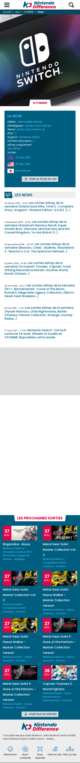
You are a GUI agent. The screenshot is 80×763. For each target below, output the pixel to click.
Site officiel (13, 148)
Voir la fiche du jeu (42, 179)
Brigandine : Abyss (16, 544)
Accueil (7, 11)
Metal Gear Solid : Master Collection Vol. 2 (59, 549)
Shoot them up (35, 129)
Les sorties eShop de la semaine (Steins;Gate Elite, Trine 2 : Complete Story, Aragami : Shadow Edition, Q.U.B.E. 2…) (38, 206)
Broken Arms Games (38, 126)
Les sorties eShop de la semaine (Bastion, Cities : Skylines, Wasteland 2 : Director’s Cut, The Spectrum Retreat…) (39, 247)
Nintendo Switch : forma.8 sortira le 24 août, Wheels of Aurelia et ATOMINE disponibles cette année (35, 333)
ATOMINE (28, 11)
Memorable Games (30, 122)
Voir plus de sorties (42, 714)
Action (21, 129)
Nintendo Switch (30, 137)
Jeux (17, 11)
